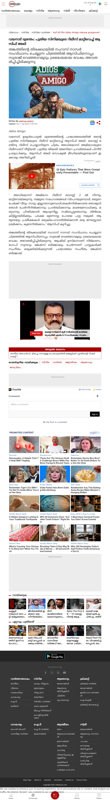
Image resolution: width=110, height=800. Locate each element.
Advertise (47, 780)
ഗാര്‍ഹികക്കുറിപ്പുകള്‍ (86, 762)
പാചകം (84, 741)
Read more (36, 333)
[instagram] (64, 672)
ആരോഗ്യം (54, 10)
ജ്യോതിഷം (71, 362)
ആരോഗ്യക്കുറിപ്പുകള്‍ (63, 690)
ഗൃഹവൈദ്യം (63, 700)
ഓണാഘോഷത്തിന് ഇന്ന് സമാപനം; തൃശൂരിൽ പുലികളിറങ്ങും (17, 641)
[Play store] (100, 3)
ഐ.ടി (14, 702)
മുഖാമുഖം (39, 688)
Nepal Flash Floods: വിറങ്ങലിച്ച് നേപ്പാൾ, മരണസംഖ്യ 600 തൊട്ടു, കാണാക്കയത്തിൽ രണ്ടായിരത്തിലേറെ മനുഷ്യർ (94, 641)
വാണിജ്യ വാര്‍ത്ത (19, 734)
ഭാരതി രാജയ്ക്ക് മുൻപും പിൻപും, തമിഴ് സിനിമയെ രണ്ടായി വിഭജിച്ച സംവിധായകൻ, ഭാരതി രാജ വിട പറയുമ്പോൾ (94, 614)
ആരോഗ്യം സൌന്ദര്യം (89, 735)
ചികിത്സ (61, 696)
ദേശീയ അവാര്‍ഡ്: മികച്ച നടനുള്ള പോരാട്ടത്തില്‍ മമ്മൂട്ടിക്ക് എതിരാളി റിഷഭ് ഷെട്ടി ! (52, 355)
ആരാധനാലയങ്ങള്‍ (66, 735)
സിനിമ (40, 10)
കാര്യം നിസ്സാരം (41, 684)
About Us (37, 780)
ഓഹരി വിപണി (18, 729)
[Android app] (55, 656)
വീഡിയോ (79, 10)
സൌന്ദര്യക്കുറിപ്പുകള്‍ (86, 747)
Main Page (27, 780)
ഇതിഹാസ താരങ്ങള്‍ (89, 694)
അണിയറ (39, 697)
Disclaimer (58, 780)
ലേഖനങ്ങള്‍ (63, 684)
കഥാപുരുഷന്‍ (41, 706)
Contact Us (69, 780)
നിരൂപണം (39, 693)
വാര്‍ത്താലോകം (10, 10)
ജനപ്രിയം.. (16, 367)
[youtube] (58, 672)
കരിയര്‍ (14, 706)
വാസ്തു (61, 750)
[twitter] (52, 672)
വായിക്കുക (19, 595)
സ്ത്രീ (67, 10)
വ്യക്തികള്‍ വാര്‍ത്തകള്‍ (63, 764)
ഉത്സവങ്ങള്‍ (63, 741)
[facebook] (45, 672)
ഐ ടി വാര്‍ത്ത (41, 729)
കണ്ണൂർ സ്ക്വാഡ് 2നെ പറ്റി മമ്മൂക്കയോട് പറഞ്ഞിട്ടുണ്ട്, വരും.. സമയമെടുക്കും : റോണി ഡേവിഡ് (17, 614)
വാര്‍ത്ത (57, 362)
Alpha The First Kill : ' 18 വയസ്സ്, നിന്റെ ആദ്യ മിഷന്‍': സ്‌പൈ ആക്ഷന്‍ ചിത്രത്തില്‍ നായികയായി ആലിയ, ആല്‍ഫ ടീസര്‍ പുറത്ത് (75, 614)
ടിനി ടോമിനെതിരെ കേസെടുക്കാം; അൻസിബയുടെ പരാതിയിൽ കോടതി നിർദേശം (56, 614)
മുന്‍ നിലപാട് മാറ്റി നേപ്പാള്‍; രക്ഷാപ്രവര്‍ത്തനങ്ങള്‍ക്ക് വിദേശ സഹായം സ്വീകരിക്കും (36, 641)
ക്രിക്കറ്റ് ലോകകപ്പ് (89, 705)
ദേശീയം (15, 684)
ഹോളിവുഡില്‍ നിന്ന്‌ (41, 717)
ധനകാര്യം (16, 697)
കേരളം (28, 10)
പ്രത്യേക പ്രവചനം (66, 770)
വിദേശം (15, 688)
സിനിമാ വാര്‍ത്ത (41, 32)
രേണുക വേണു (26, 121)
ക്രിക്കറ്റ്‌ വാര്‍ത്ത (88, 684)
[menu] (4, 4)
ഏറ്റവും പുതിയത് (23, 622)
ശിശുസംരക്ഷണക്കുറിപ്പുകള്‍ (88, 755)
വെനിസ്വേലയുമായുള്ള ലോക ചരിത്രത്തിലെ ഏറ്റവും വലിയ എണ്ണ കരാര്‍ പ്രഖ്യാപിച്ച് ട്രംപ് (75, 641)
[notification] (105, 3)
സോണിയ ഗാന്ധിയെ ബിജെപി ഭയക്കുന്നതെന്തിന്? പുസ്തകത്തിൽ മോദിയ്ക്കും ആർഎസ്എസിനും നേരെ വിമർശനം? (56, 641)
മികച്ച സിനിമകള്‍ (42, 710)
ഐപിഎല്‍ (85, 700)
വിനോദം (14, 32)
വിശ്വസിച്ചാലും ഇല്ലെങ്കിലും (65, 756)
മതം (59, 729)
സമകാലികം (17, 693)
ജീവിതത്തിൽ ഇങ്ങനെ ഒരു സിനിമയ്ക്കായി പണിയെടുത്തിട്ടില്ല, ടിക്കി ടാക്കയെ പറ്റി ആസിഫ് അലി (36, 614)
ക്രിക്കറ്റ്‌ (93, 10)
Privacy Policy (81, 780)
